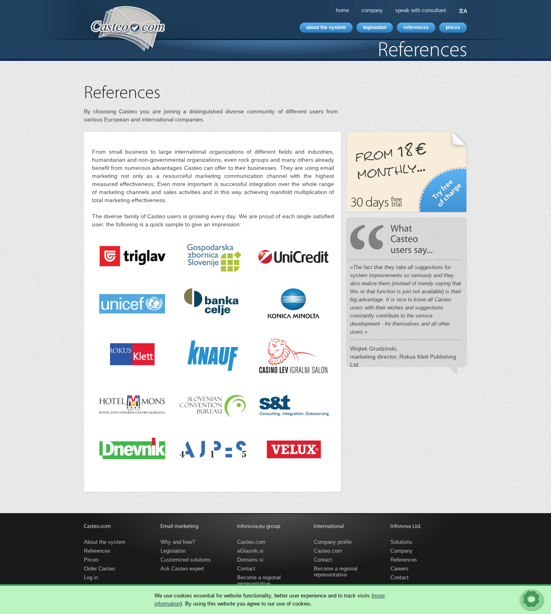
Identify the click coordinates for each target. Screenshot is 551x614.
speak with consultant (420, 10)
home (342, 10)
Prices (91, 560)
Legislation (173, 551)
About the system (104, 542)
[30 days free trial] (406, 172)
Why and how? (178, 542)
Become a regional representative (259, 578)
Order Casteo (99, 569)
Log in (91, 577)
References (97, 551)
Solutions (401, 542)
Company (401, 551)
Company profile (333, 542)
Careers (399, 569)
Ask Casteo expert (182, 569)
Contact (246, 569)
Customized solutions (186, 560)
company (372, 10)
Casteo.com (251, 542)
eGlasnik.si (250, 551)
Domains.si (250, 560)
